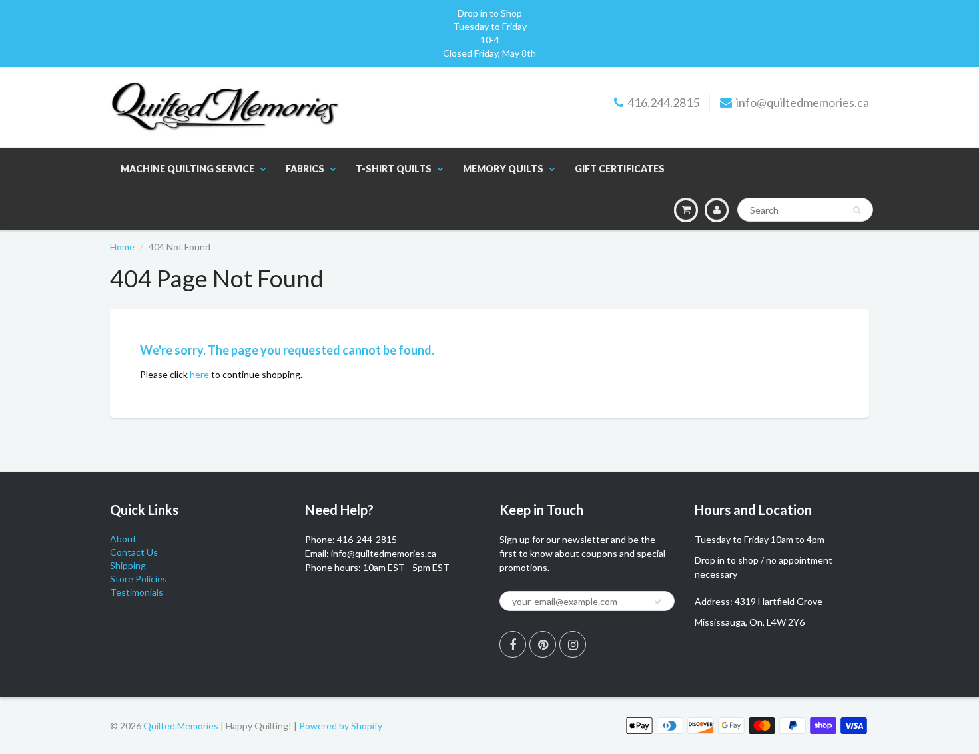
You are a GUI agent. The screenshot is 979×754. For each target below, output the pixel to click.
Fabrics (305, 168)
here (199, 374)
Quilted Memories (180, 725)
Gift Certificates (620, 168)
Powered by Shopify (340, 725)
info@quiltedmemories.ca (802, 102)
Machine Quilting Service (187, 168)
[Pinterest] (542, 644)
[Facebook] (512, 644)
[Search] (856, 210)
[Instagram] (572, 644)
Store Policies (138, 578)
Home (122, 246)
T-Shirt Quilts (394, 168)
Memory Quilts (503, 168)
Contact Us (134, 552)
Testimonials (136, 592)
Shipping (128, 565)
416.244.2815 (663, 102)
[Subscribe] (658, 601)
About (123, 538)
